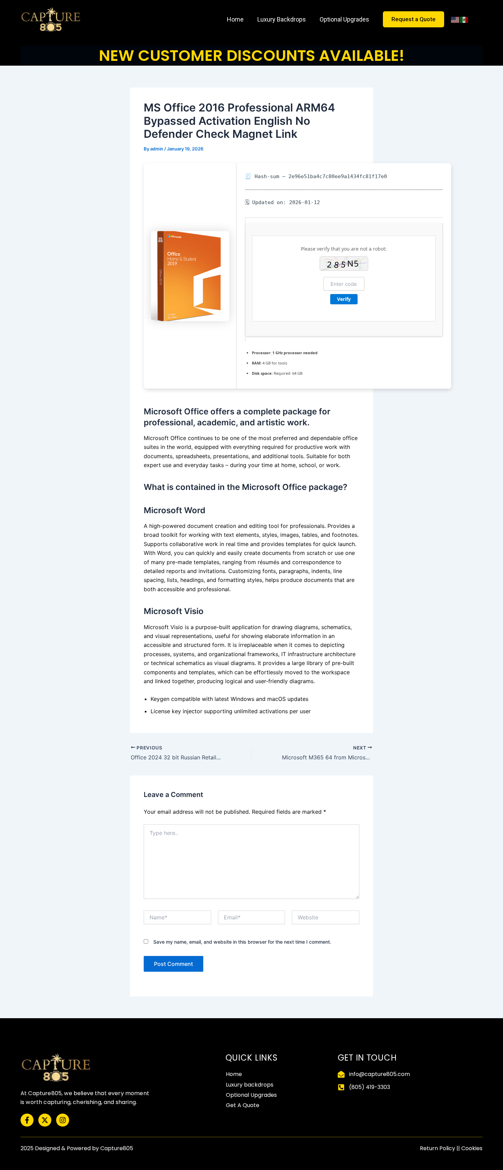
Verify (344, 299)
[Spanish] (464, 19)
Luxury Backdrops (281, 19)
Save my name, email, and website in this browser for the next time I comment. (242, 942)
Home (235, 19)
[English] (455, 19)
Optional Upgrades (344, 19)
